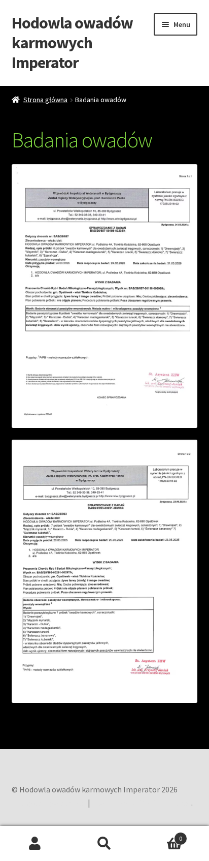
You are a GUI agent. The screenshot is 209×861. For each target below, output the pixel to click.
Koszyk (161, 834)
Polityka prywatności (48, 802)
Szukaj (104, 843)
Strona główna (45, 99)
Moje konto (34, 843)
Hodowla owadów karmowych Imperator (72, 43)
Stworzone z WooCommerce (141, 802)
